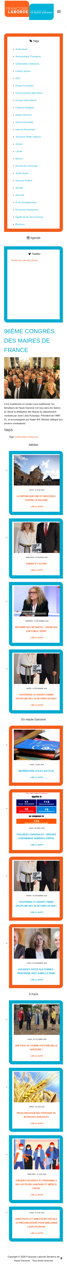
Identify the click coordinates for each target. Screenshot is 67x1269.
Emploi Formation (24, 85)
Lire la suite (36, 507)
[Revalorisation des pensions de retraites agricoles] (37, 1087)
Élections (20, 224)
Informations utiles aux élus (36, 771)
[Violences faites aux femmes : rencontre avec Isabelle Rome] (37, 943)
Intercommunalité (24, 122)
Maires (18, 158)
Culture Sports (22, 71)
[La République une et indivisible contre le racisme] (37, 470)
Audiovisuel (21, 49)
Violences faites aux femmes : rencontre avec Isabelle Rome (36, 971)
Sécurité (19, 195)
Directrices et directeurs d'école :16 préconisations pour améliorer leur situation (36, 1223)
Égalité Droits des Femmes (29, 217)
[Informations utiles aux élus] (37, 745)
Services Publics (23, 180)
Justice (19, 144)
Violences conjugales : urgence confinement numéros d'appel (36, 836)
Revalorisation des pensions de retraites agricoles (36, 1115)
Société (19, 187)
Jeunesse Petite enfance (28, 136)
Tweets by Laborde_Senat (24, 260)
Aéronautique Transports (28, 56)
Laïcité (18, 151)
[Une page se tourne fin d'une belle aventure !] (37, 1019)
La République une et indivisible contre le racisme (36, 498)
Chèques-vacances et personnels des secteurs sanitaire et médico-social (36, 1184)
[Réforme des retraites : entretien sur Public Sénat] (37, 601)
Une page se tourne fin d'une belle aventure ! (36, 1047)
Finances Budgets (24, 107)
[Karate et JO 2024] (37, 537)
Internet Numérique (25, 129)
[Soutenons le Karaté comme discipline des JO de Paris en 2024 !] (37, 668)
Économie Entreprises (26, 209)
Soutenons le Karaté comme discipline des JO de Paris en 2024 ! (36, 697)
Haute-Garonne (23, 115)
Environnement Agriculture (29, 93)
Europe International (25, 100)
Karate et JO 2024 (36, 564)
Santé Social (21, 173)
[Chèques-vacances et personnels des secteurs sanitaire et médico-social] (37, 1154)
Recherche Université (26, 166)
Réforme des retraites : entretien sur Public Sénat (36, 629)
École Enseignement (26, 202)
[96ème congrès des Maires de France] (32, 378)
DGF (17, 78)
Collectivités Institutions (26, 437)
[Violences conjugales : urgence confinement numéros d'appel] (37, 808)
